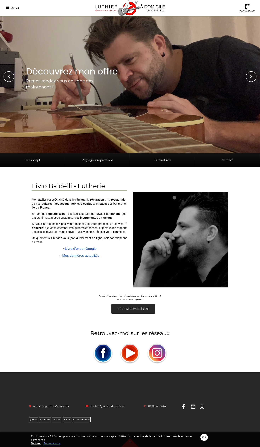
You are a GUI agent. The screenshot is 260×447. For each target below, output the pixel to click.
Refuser (36, 443)
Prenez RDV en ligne (133, 308)
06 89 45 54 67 (157, 406)
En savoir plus (52, 443)
